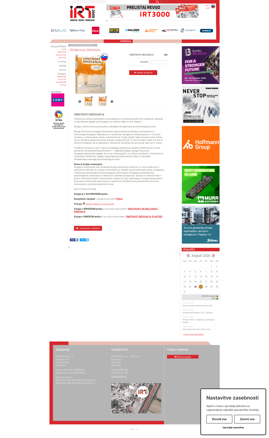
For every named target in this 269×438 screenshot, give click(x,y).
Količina (144, 62)
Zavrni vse (247, 419)
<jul (188, 255)
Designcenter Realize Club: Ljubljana (197, 312)
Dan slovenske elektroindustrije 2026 (198, 305)
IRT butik (74, 45)
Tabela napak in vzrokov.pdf (99, 203)
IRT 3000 (81, 13)
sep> (213, 255)
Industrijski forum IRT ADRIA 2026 (196, 329)
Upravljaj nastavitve (233, 427)
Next (112, 101)
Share (72, 239)
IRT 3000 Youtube (184, 356)
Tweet (82, 239)
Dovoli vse (219, 419)
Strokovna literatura (87, 45)
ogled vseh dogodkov (193, 334)
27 (201, 287)
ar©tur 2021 (134, 429)
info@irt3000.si (119, 376)
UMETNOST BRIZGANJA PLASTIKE (144, 216)
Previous (79, 101)
